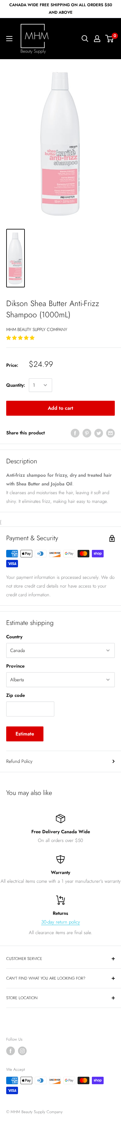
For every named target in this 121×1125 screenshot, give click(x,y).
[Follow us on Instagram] (22, 1051)
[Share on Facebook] (75, 432)
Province (15, 666)
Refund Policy (19, 761)
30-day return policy (60, 922)
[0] (110, 38)
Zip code (15, 695)
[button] (21, 337)
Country (14, 636)
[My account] (97, 38)
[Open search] (85, 38)
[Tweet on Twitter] (98, 432)
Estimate (25, 733)
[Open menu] (9, 38)
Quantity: (15, 385)
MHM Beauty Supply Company (36, 329)
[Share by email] (110, 432)
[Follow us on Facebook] (10, 1051)
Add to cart (60, 408)
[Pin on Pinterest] (87, 432)
